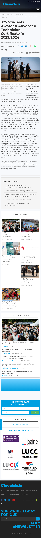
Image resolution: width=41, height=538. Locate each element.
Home (3, 14)
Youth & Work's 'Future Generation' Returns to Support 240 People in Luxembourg (20, 195)
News (8, 14)
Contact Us (14, 494)
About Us (24, 494)
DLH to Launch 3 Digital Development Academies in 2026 (18, 204)
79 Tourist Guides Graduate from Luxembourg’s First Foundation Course (18, 186)
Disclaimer (20, 491)
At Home (4, 375)
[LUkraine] (29, 441)
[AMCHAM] (11, 453)
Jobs (3, 494)
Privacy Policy (31, 491)
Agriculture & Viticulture (10, 368)
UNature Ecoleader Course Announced (18, 200)
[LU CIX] (11, 465)
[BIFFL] (11, 438)
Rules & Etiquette (8, 491)
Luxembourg (6, 353)
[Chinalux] (29, 468)
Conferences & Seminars (10, 361)
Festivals (5, 346)
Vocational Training (18, 14)
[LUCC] (29, 453)
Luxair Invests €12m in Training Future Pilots (19, 191)
